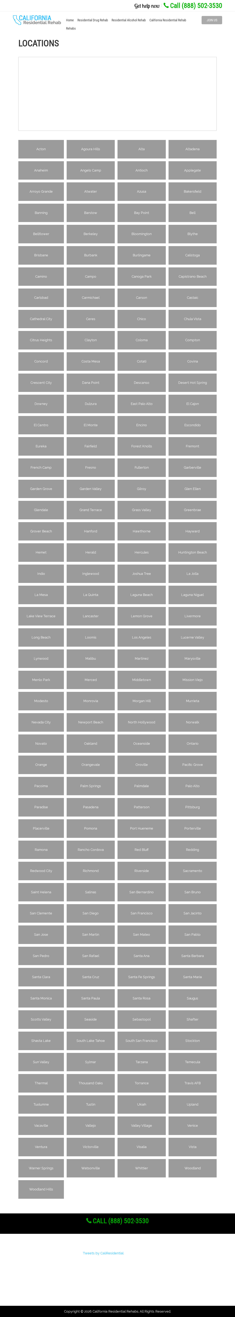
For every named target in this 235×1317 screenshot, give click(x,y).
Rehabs (71, 28)
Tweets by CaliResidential (103, 1253)
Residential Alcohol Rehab (129, 20)
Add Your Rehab (30, 1287)
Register (24, 1261)
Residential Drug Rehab (92, 20)
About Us (25, 1254)
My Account (27, 1274)
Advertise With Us (32, 1281)
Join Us (212, 20)
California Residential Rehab (167, 20)
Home (70, 20)
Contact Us (26, 1294)
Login (22, 1268)
